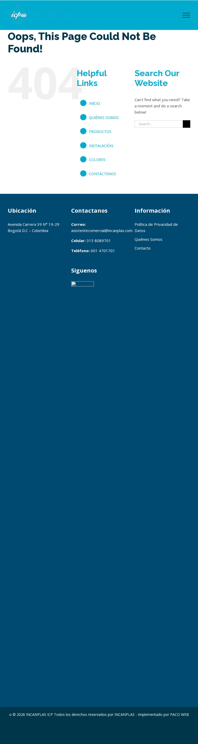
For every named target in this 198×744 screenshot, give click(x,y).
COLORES (97, 159)
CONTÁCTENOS (102, 173)
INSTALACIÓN (101, 145)
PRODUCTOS (100, 131)
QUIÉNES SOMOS (104, 117)
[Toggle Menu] (186, 15)
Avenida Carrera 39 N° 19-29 (33, 224)
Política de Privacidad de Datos (156, 227)
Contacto (143, 248)
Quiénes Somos (148, 239)
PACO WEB (179, 714)
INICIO (94, 103)
